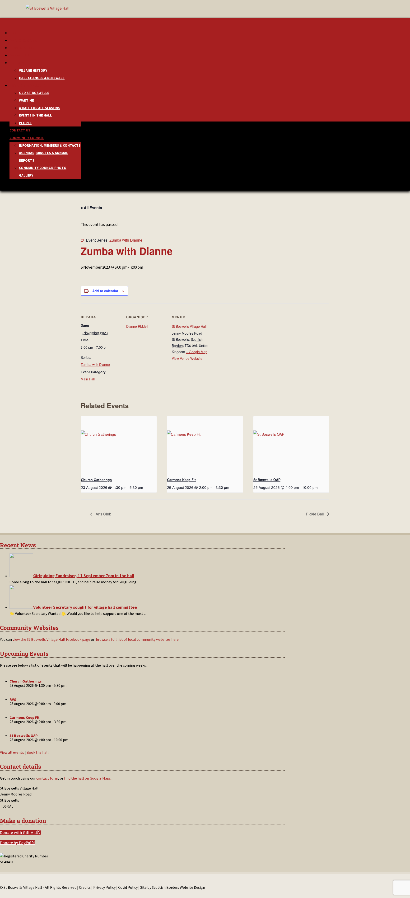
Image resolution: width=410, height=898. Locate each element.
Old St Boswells (34, 92)
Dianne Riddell (137, 326)
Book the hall (38, 752)
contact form (47, 778)
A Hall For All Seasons (39, 108)
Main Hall (88, 379)
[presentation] (119, 444)
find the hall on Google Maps (87, 778)
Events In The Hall (35, 115)
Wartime (26, 100)
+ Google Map (196, 351)
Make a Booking (23, 40)
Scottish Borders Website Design (178, 887)
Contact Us (19, 130)
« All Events (91, 207)
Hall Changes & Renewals (42, 77)
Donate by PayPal (15, 842)
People (25, 123)
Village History (33, 70)
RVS (12, 699)
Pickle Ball (315, 514)
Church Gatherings (96, 479)
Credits (85, 887)
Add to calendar (105, 290)
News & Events (22, 48)
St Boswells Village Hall (189, 326)
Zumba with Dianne (95, 364)
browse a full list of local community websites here (137, 639)
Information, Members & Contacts (50, 145)
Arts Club (103, 514)
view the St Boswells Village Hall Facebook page (51, 639)
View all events (12, 752)
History (16, 63)
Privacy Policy (104, 887)
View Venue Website (187, 358)
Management (20, 55)
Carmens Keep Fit (181, 479)
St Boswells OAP (266, 479)
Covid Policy (128, 887)
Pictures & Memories (27, 85)
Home (14, 33)
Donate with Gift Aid (18, 832)
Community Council (26, 138)
